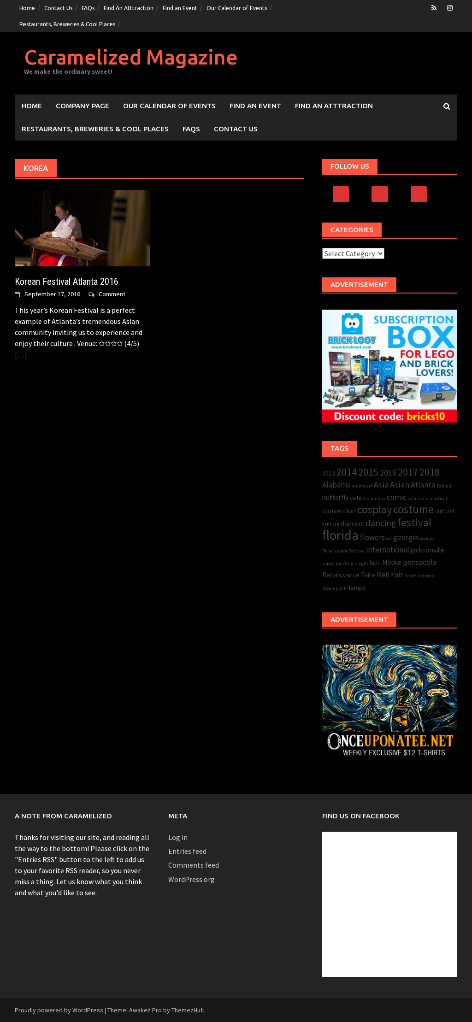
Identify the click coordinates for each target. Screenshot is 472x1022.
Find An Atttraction (128, 8)
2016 (388, 472)
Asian (399, 484)
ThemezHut (187, 1010)
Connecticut (435, 498)
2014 (346, 472)
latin (375, 563)
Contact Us (58, 8)
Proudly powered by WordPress (59, 1010)
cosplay (374, 509)
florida (340, 535)
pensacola (420, 562)
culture (330, 524)
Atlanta (423, 485)
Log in (178, 837)
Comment (112, 294)
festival (414, 522)
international (387, 550)
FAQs (88, 8)
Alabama (336, 485)
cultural (444, 511)
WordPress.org (191, 879)
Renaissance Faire (348, 574)
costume (413, 509)
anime (358, 486)
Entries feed (187, 851)
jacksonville (427, 550)
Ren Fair (390, 575)
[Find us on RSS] (434, 8)
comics (415, 498)
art (369, 486)
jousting (344, 563)
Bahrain (445, 486)
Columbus (374, 498)
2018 (429, 472)
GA (389, 538)
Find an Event (180, 8)
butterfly (335, 497)
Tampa (357, 588)
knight (361, 563)
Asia (381, 484)
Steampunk (334, 588)
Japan (328, 563)
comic (397, 497)
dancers (352, 523)
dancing (381, 523)
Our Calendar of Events (236, 8)
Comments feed (193, 864)
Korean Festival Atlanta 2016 (66, 281)
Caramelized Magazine (131, 57)
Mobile (391, 562)
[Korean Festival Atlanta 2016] (82, 227)
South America (419, 576)
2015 (368, 471)
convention (339, 510)
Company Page (82, 106)
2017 (408, 471)
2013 (328, 473)
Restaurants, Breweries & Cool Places (67, 24)
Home (27, 8)
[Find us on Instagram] (449, 8)
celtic (356, 498)
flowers (372, 537)
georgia (405, 537)
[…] (21, 354)
